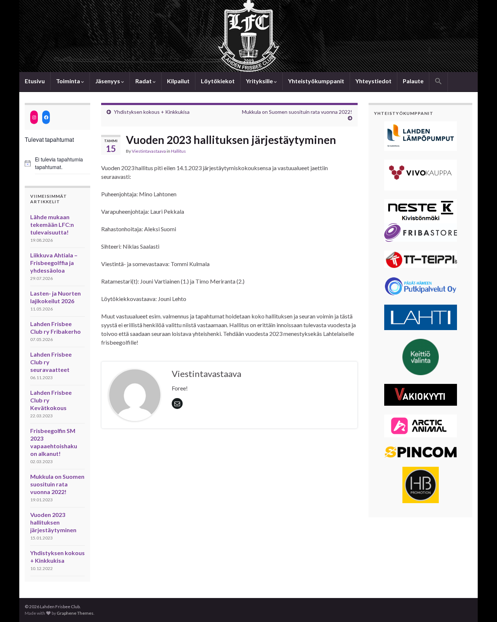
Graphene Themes (75, 613)
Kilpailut (178, 80)
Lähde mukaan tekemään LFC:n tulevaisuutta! (52, 224)
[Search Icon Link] (438, 82)
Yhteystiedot (373, 80)
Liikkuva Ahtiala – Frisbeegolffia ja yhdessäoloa (53, 263)
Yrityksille (260, 80)
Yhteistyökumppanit (316, 80)
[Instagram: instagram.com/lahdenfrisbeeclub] (34, 117)
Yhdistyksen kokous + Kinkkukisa (152, 112)
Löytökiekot (218, 80)
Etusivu (35, 80)
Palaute (413, 80)
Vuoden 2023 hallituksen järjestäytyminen (53, 522)
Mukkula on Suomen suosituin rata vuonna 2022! (57, 484)
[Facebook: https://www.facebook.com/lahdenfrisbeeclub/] (46, 117)
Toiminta (68, 80)
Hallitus (178, 151)
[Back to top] (481, 606)
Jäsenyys (108, 80)
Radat (144, 80)
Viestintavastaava (149, 151)
